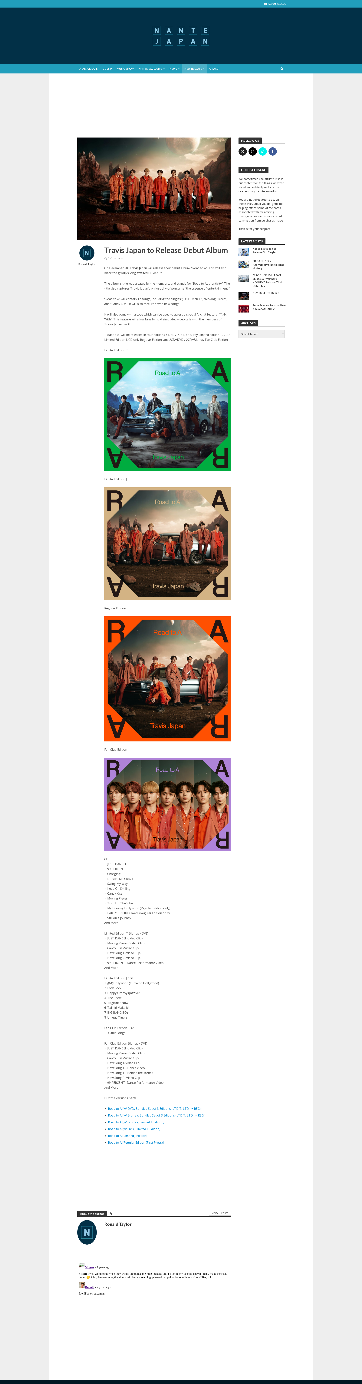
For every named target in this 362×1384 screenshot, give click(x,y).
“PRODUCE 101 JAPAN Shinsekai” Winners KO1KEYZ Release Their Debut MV (268, 280)
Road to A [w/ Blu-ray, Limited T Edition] (136, 1122)
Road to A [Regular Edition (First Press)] (136, 1142)
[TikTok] (262, 151)
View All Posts (220, 1213)
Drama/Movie (88, 68)
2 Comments (116, 258)
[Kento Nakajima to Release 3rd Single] (244, 251)
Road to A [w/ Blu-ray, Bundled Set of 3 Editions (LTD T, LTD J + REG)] (157, 1115)
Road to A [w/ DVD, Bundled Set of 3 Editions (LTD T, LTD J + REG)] (155, 1109)
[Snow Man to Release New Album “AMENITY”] (244, 308)
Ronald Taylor (87, 264)
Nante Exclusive (150, 68)
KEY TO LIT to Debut (266, 292)
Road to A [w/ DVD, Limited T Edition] (134, 1129)
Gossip (107, 68)
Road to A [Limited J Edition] (127, 1136)
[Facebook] (272, 151)
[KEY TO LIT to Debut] (244, 296)
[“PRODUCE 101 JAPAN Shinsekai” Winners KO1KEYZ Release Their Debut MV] (244, 278)
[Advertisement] (181, 109)
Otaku (214, 68)
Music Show (125, 68)
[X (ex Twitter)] (243, 151)
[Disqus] (154, 1308)
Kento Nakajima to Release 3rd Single (265, 250)
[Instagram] (252, 151)
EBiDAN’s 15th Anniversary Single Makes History (269, 264)
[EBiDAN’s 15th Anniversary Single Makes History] (244, 264)
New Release (193, 68)
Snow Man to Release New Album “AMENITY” (269, 307)
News (173, 68)
